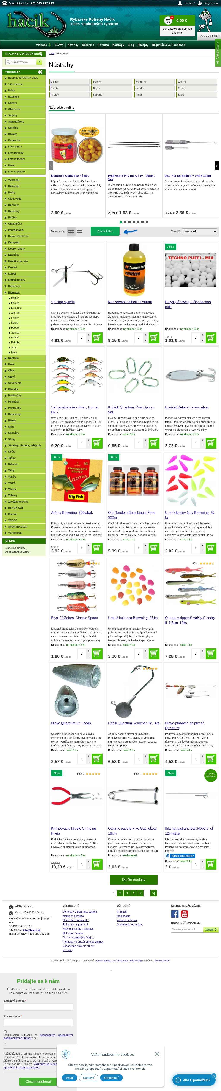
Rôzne (12, 420)
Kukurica (141, 81)
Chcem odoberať (38, 1081)
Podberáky (15, 395)
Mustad (12, 514)
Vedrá (11, 482)
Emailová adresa (14, 1000)
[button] (213, 1075)
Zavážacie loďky (18, 501)
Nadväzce (14, 286)
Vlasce (12, 489)
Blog (131, 45)
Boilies (55, 81)
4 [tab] (134, 222)
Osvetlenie (14, 383)
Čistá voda (14, 198)
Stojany (12, 115)
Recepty (143, 45)
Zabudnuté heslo (127, 920)
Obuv (11, 370)
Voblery (12, 495)
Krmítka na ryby (18, 261)
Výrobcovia (15, 532)
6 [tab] (142, 222)
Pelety (97, 81)
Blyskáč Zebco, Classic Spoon (74, 618)
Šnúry (12, 451)
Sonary (12, 102)
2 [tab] (125, 222)
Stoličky (13, 127)
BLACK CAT (15, 507)
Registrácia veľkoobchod (168, 45)
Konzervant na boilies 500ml (130, 302)
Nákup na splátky (73, 933)
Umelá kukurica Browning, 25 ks (133, 618)
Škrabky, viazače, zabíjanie (24, 445)
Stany (11, 439)
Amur (139, 94)
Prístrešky (14, 408)
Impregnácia (16, 229)
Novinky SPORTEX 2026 (23, 77)
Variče (12, 476)
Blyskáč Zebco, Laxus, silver (187, 407)
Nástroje (13, 358)
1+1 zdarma (15, 84)
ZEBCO (12, 520)
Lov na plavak (16, 171)
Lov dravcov (16, 152)
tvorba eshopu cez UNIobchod (112, 960)
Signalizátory (16, 121)
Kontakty (68, 950)
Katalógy (118, 45)
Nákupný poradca (73, 915)
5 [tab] (138, 222)
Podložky (13, 401)
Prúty (11, 90)
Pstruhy (97, 94)
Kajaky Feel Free (18, 236)
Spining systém (63, 302)
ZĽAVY (59, 45)
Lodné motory (16, 279)
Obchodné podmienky (76, 920)
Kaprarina (14, 140)
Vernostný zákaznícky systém (80, 911)
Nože (11, 364)
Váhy (11, 470)
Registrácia (211, 3)
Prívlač (55, 94)
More (181, 94)
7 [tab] (147, 222)
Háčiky (12, 217)
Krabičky (13, 254)
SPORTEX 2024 (17, 526)
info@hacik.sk (32, 930)
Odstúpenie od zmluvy (130, 924)
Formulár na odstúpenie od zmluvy (83, 941)
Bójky (11, 192)
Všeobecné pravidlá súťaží (78, 946)
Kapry (96, 88)
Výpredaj (13, 180)
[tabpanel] (77, 165)
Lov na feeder (16, 159)
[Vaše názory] (218, 53)
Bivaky (12, 134)
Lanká (12, 273)
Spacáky (13, 433)
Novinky (73, 45)
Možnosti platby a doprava (78, 928)
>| (153, 893)
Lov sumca (15, 146)
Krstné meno (12, 1016)
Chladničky (15, 223)
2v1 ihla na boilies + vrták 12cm (188, 175)
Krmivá (12, 267)
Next (217, 165)
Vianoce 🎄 (43, 45)
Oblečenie (14, 109)
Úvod (51, 53)
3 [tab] (129, 222)
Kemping (13, 242)
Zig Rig (182, 81)
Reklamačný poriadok (75, 924)
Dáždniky (14, 211)
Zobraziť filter (105, 231)
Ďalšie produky (133, 879)
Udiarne (13, 464)
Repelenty (14, 414)
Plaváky (13, 389)
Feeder (140, 88)
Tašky (12, 457)
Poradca (103, 45)
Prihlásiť (190, 3)
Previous (51, 165)
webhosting (136, 960)
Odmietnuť (111, 1077)
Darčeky (13, 204)
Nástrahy (14, 292)
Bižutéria (13, 186)
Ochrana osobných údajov (78, 937)
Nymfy (54, 88)
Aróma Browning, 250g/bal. (72, 512)
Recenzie (88, 45)
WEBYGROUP (162, 960)
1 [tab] (121, 222)
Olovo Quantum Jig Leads (71, 723)
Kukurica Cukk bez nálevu (70, 175)
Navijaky (13, 96)
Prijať (69, 1077)
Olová (11, 376)
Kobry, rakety (16, 248)
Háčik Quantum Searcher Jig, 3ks (133, 723)
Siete (11, 426)
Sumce (182, 88)
